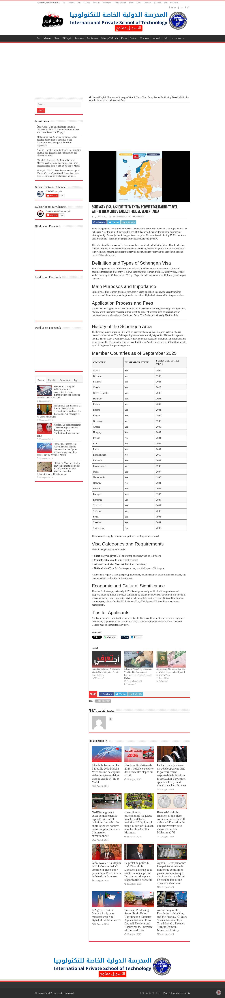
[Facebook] (169, 7)
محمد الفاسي (101, 216)
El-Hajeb (87, 3)
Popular (52, 380)
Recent (41, 380)
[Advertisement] (112, 67)
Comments (65, 380)
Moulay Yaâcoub (120, 3)
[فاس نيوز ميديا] (53, 19)
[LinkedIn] (175, 7)
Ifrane (131, 3)
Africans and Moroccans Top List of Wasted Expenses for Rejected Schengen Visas (170, 672)
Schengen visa (103, 701)
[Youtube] (178, 7)
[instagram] (181, 7)
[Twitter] (172, 7)
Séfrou (139, 3)
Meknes (71, 3)
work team (174, 3)
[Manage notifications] (218, 992)
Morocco (147, 3)
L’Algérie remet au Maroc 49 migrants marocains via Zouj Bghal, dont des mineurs (106, 915)
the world (157, 3)
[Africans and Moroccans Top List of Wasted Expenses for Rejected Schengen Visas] (171, 659)
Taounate (96, 3)
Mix (165, 3)
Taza (79, 3)
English (103, 97)
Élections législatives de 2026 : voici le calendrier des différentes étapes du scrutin (139, 770)
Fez (64, 3)
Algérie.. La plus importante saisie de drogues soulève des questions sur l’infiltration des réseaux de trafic (59, 153)
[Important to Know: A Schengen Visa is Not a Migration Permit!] (106, 659)
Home (94, 97)
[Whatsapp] (188, 7)
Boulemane (107, 3)
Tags (76, 380)
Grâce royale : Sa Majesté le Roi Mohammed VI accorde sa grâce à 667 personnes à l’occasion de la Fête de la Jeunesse (107, 869)
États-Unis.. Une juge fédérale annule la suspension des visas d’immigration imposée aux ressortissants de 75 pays (58, 129)
